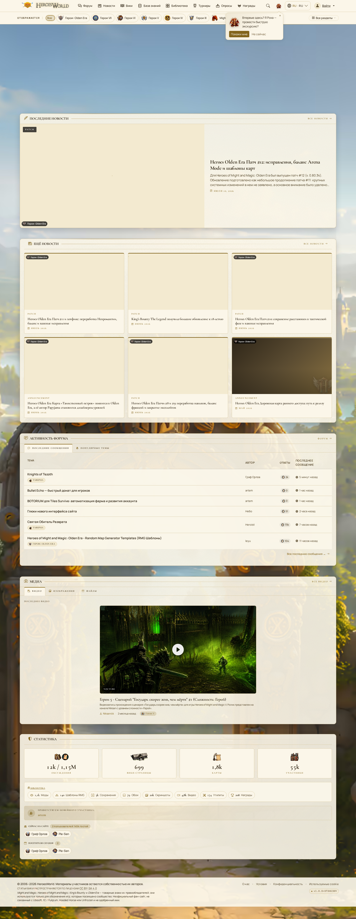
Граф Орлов (252, 477)
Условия (261, 884)
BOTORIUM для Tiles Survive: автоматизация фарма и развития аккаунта (82, 501)
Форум (323, 438)
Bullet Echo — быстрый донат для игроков (58, 490)
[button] (324, 5)
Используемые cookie (324, 884)
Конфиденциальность (288, 884)
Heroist (250, 524)
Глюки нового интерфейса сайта (52, 511)
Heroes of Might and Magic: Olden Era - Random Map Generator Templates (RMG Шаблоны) (94, 538)
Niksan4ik (108, 713)
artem (249, 490)
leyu (248, 541)
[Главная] (45, 5)
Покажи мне (239, 34)
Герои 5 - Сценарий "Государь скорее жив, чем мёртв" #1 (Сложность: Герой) (163, 699)
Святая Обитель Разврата (47, 522)
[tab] (48, 448)
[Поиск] (268, 5)
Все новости (318, 118)
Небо (248, 511)
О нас (245, 884)
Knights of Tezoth (40, 474)
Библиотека (37, 788)
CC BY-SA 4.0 (88, 888)
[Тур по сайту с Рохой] (278, 5)
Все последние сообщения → (306, 554)
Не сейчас (259, 34)
